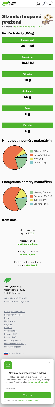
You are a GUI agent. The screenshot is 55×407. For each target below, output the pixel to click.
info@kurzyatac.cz (21, 301)
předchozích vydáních (39, 382)
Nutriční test (9, 321)
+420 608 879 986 (17, 298)
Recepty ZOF (10, 337)
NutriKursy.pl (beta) (12, 347)
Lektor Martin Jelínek (13, 315)
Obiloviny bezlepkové (24, 26)
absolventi (31, 265)
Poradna (8, 327)
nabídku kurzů (27, 254)
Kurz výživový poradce (14, 311)
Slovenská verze (16, 353)
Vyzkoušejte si (10, 331)
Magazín (8, 324)
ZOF (31, 233)
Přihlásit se (27, 395)
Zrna (39, 26)
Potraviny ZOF (10, 334)
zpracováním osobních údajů (28, 400)
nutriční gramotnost (27, 244)
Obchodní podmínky (13, 340)
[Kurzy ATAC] (9, 3)
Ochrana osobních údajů (14, 343)
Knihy (6, 318)
